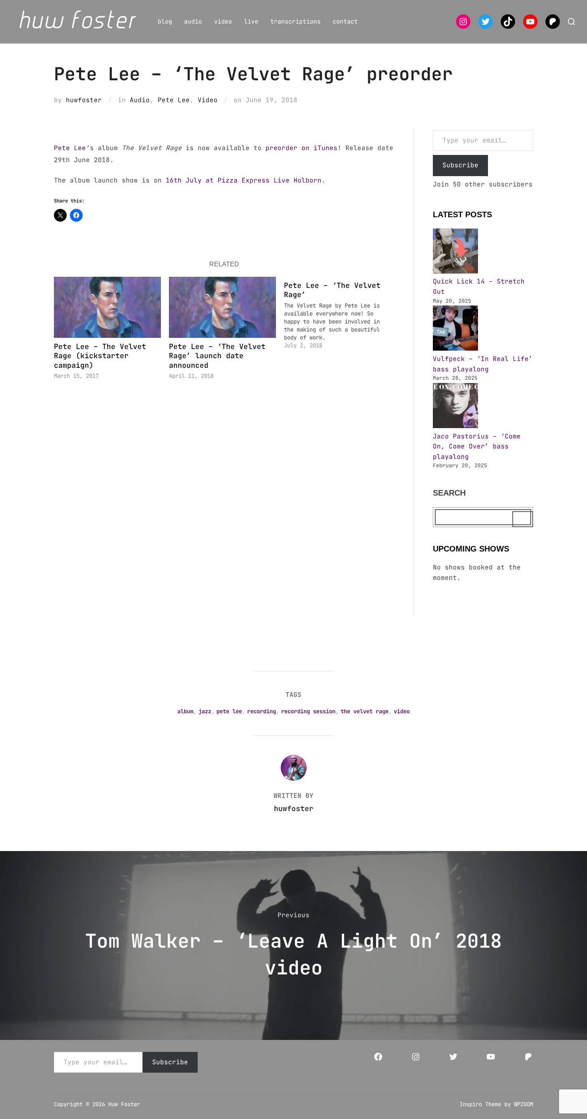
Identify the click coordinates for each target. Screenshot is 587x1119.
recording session (308, 711)
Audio (140, 100)
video (223, 22)
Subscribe (460, 165)
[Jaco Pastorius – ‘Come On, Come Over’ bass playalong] (455, 407)
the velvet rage (365, 711)
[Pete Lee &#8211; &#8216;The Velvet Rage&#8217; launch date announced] (222, 307)
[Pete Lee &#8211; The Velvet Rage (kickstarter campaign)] (107, 307)
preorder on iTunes (301, 148)
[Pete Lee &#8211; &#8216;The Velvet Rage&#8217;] (341, 313)
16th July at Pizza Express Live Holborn (243, 180)
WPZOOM (523, 1104)
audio (193, 22)
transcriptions (295, 22)
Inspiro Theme (480, 1104)
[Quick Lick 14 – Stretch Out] (455, 252)
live (251, 22)
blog (165, 22)
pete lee (229, 711)
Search (449, 492)
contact (345, 22)
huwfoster (84, 100)
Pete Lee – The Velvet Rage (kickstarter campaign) (100, 356)
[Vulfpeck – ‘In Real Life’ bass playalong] (455, 330)
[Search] (522, 519)
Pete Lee (174, 100)
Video (208, 100)
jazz (204, 711)
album (185, 711)
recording (261, 711)
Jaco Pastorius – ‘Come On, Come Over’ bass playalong (477, 446)
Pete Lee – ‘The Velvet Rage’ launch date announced (217, 356)
